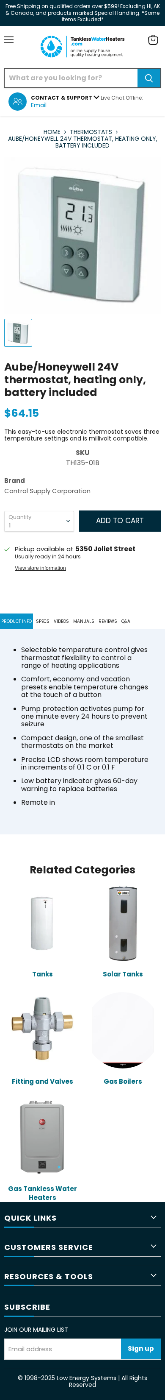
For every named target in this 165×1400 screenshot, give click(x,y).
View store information (40, 568)
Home (52, 131)
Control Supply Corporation (47, 490)
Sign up (141, 1348)
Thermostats (91, 131)
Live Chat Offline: (122, 97)
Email (39, 105)
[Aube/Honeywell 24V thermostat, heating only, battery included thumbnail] (18, 332)
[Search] (149, 78)
